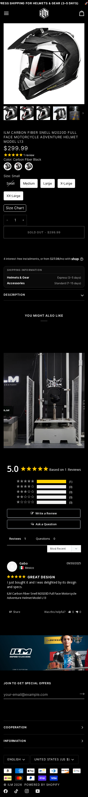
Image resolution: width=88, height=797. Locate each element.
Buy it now (44, 247)
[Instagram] (27, 791)
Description (14, 294)
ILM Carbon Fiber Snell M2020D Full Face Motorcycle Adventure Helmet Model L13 (41, 595)
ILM (10, 784)
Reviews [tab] (15, 539)
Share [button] (16, 612)
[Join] (80, 693)
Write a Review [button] (46, 513)
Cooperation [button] (15, 727)
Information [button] (15, 741)
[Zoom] (12, 96)
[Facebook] (6, 791)
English (14, 759)
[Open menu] (10, 13)
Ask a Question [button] (46, 524)
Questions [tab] (43, 539)
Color (22, 159)
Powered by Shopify (42, 784)
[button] (15, 208)
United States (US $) (52, 759)
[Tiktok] (16, 791)
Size (12, 176)
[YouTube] (38, 791)
